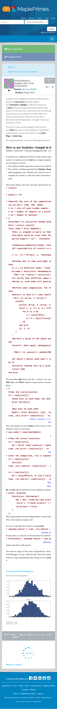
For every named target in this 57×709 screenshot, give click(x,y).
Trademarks (37, 701)
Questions (6, 686)
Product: (19, 92)
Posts (14, 686)
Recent (33, 690)
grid (15, 623)
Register (31, 18)
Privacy (29, 701)
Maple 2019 (29, 92)
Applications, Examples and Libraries (23, 71)
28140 (33, 89)
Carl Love (25, 89)
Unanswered (36, 686)
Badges (25, 690)
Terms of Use (20, 701)
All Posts (11, 67)
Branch (24, 635)
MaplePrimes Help (28, 694)
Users (27, 686)
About (53, 18)
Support (39, 18)
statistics (9, 623)
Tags (20, 686)
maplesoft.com (46, 697)
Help (46, 18)
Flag (17, 637)
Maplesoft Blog (49, 686)
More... (50, 635)
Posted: (17, 89)
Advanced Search (48, 32)
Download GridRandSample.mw (19, 571)
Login (24, 18)
